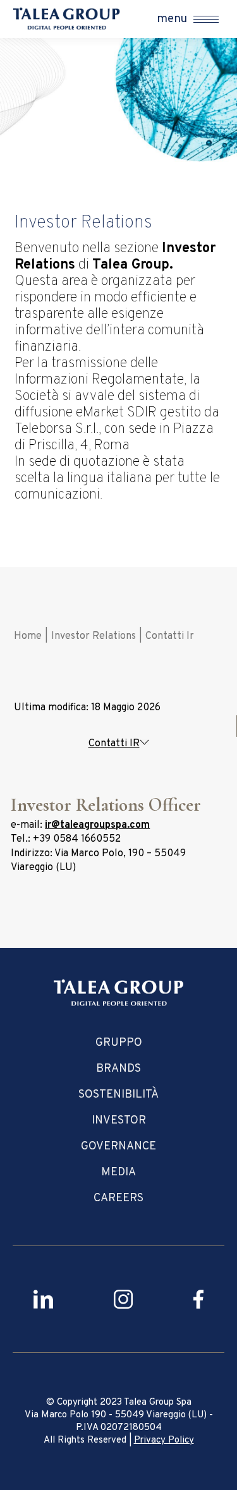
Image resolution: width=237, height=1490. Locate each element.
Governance (118, 1147)
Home (28, 636)
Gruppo (118, 1043)
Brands (118, 1069)
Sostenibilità (118, 1095)
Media (118, 1172)
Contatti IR (114, 743)
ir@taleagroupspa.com (97, 825)
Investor (119, 1121)
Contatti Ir (169, 636)
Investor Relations (93, 636)
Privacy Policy (164, 1440)
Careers (118, 1198)
